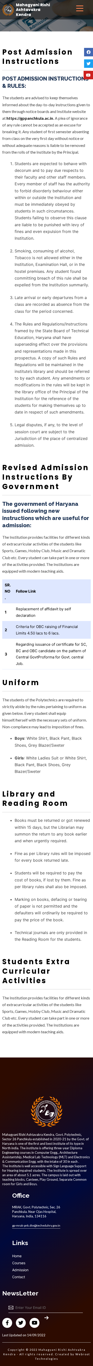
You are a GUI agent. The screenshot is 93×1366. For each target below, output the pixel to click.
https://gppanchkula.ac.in (29, 118)
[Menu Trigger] (80, 8)
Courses (18, 1263)
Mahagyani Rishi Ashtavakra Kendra (33, 9)
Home (17, 1256)
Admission (20, 1270)
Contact (18, 1277)
